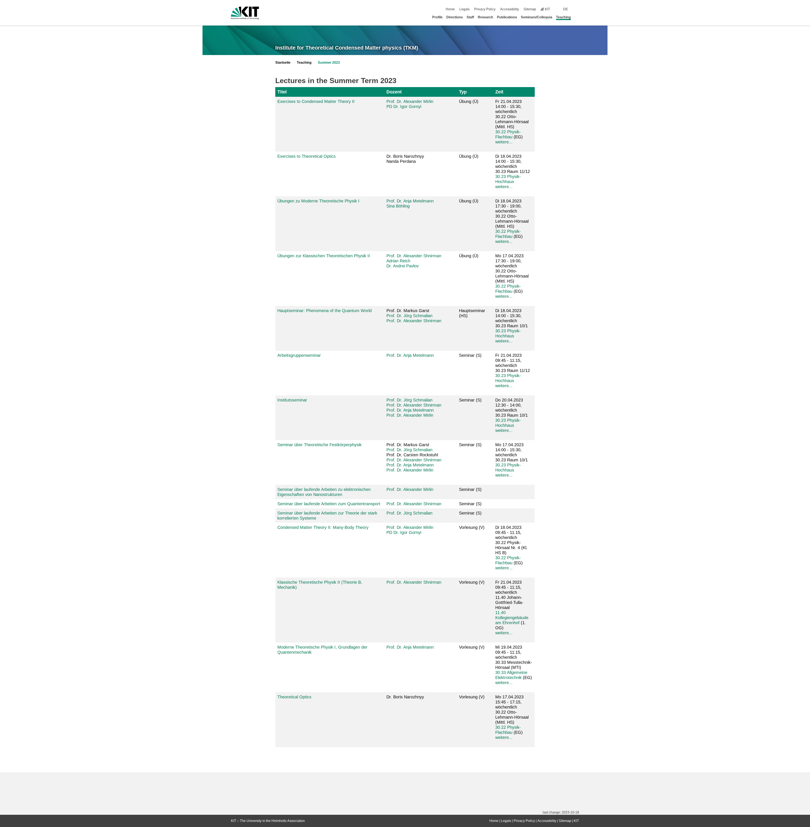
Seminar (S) (470, 355)
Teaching (563, 17)
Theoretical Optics (294, 697)
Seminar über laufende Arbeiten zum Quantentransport (328, 503)
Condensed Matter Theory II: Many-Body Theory (323, 527)
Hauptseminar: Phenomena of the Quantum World (324, 310)
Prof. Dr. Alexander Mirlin (409, 101)
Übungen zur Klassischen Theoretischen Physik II (323, 255)
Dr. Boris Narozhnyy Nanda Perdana (405, 159)
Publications (507, 17)
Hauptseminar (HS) (472, 313)
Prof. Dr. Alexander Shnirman (413, 255)
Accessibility (509, 9)
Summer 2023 (329, 62)
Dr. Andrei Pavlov (402, 266)
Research (485, 17)
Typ (463, 91)
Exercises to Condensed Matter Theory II (316, 101)
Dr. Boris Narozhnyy (405, 697)
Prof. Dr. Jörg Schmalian (409, 315)
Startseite (282, 62)
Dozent (394, 91)
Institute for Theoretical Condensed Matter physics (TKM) (346, 48)
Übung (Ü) (468, 101)
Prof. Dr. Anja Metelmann (410, 201)
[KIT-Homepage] (245, 13)
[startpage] (577, 17)
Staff (470, 17)
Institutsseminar (292, 400)
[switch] (577, 9)
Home (450, 9)
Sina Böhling (398, 206)
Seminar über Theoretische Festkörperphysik (319, 444)
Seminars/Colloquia (536, 17)
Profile (437, 17)
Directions (454, 17)
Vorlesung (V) (472, 527)
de (565, 9)
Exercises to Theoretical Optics (306, 156)
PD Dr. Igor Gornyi (403, 106)
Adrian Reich (398, 261)
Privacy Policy (484, 9)
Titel (282, 91)
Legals (464, 9)
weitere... (504, 142)
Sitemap (530, 9)
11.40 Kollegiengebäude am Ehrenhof (511, 617)
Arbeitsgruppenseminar (299, 355)
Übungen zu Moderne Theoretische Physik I (318, 201)
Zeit (499, 91)
